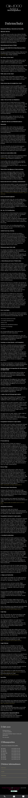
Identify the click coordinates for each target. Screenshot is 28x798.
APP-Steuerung (16, 787)
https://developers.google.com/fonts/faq (12, 672)
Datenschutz (3, 775)
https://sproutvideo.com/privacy (8, 703)
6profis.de (11, 789)
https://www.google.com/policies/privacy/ (10, 674)
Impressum (3, 54)
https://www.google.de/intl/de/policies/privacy (11, 609)
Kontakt (2, 771)
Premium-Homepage (6, 787)
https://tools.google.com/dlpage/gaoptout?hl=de (11, 484)
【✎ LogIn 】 (16, 789)
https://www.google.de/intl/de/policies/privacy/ (11, 640)
